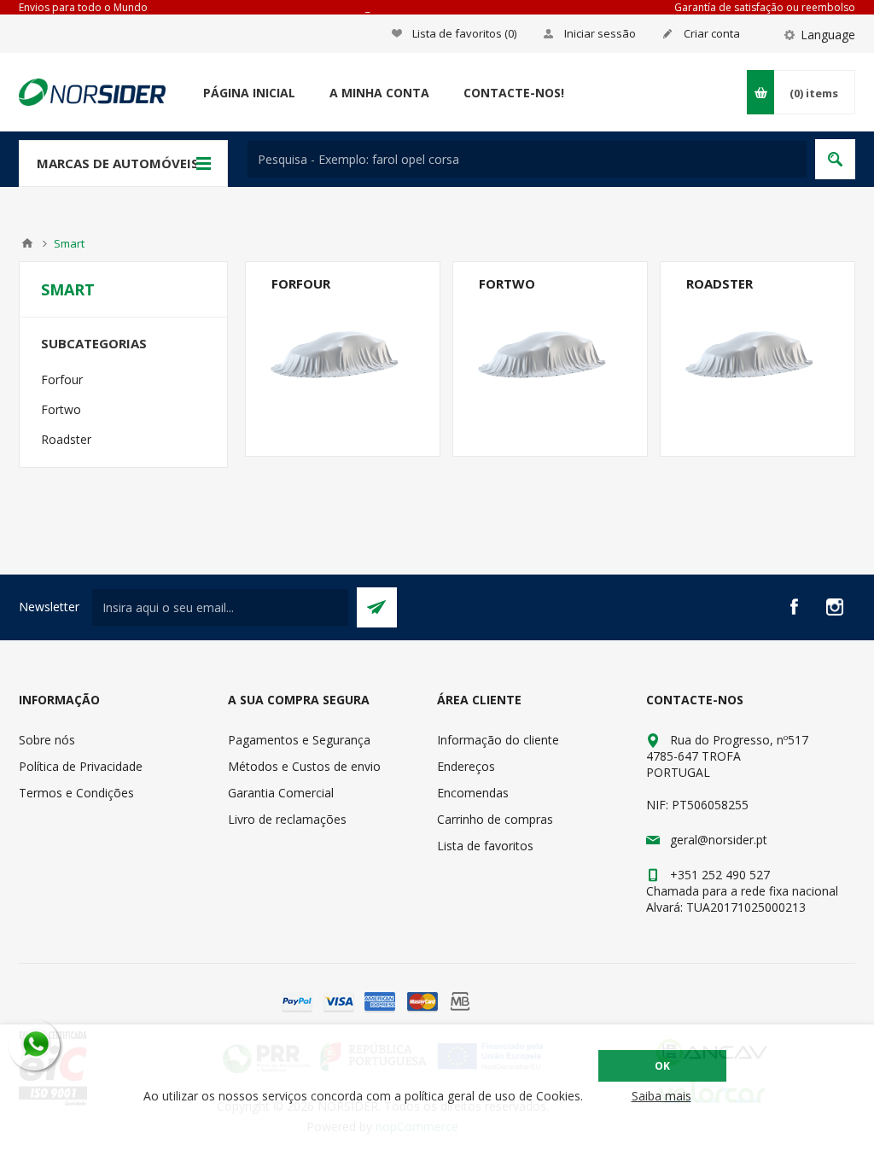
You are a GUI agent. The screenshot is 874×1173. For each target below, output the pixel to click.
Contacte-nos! (513, 93)
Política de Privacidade (81, 766)
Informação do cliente (498, 740)
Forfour (300, 283)
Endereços (466, 766)
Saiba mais (661, 1096)
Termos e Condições (76, 793)
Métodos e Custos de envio (304, 766)
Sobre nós (47, 740)
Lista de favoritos (485, 845)
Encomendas (473, 793)
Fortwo (507, 283)
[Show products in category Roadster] (757, 359)
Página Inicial (249, 93)
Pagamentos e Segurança (299, 740)
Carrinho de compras (495, 819)
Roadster (719, 283)
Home (27, 243)
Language (828, 34)
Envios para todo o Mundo (83, 7)
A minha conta (379, 93)
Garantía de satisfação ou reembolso (764, 7)
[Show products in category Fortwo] (550, 359)
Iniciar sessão (600, 33)
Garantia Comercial (281, 793)
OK (662, 1066)
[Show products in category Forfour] (343, 359)
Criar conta (712, 33)
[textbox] (527, 159)
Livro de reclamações (287, 819)
